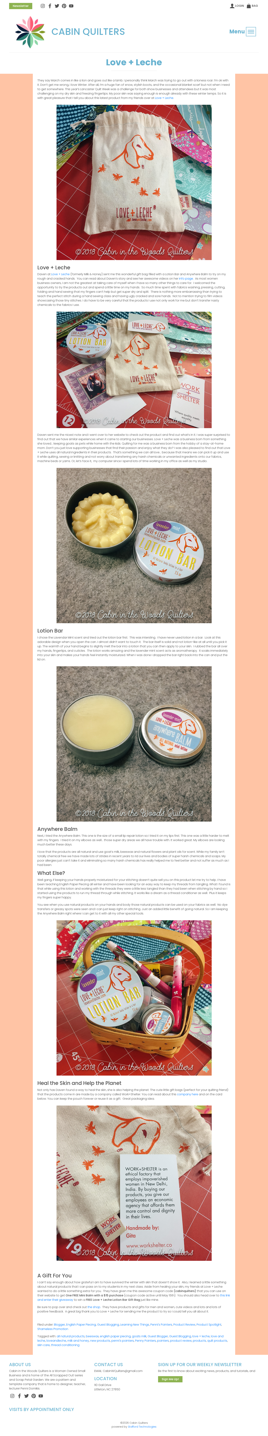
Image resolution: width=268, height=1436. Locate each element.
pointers (163, 1341)
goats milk (139, 1336)
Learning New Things (134, 1324)
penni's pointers (122, 1341)
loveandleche (56, 1341)
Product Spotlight (209, 1324)
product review (181, 1341)
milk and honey (78, 1341)
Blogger (59, 1324)
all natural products (71, 1336)
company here (187, 1094)
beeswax (92, 1336)
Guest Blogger (158, 1336)
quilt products (217, 1341)
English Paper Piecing (81, 1324)
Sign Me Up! (170, 1379)
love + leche (201, 1336)
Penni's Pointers (161, 1324)
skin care (43, 1345)
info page (186, 278)
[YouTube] (71, 6)
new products (100, 1341)
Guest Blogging (108, 1324)
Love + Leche (164, 98)
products (199, 1341)
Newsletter (21, 6)
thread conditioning (65, 1345)
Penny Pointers (145, 1341)
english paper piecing (115, 1336)
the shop (94, 1307)
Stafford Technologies (142, 1427)
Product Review (184, 1324)
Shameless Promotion (52, 1329)
